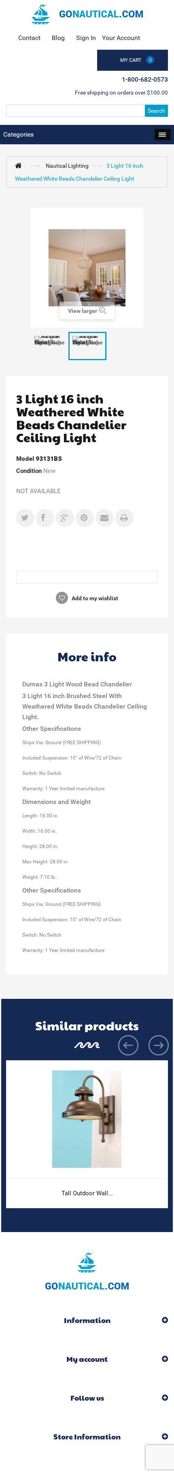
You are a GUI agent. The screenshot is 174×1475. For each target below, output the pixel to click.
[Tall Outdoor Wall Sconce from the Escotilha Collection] (87, 1119)
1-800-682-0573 (145, 79)
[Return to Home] (20, 165)
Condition (29, 471)
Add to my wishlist (94, 598)
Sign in (86, 38)
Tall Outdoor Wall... (87, 1193)
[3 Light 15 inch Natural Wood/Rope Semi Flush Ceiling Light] (49, 346)
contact (29, 38)
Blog (58, 38)
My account (87, 1359)
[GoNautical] (87, 14)
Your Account (121, 38)
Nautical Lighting (67, 165)
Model (25, 458)
